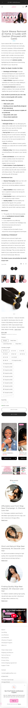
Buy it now (14, 414)
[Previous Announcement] (2, 2)
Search (3, 629)
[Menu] (2, 7)
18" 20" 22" (13, 354)
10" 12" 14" (5, 350)
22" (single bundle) (7, 379)
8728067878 (4, 676)
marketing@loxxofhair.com (8, 673)
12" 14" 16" (13, 350)
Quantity (3, 400)
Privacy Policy (5, 660)
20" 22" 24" (22, 354)
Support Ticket (5, 665)
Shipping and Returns (7, 652)
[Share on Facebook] (21, 264)
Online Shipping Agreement (9, 663)
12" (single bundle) (7, 363)
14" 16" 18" (21, 350)
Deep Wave (18, 343)
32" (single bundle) (7, 395)
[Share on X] (23, 264)
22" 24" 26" (5, 357)
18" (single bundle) (7, 373)
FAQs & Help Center (6, 650)
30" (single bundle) (8, 392)
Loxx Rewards (5, 637)
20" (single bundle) (8, 376)
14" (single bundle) (7, 366)
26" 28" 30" (5, 360)
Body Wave (13, 340)
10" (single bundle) (16, 360)
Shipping (3, 334)
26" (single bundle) (7, 386)
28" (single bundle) (7, 389)
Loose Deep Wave (7, 343)
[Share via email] (26, 264)
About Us (3, 645)
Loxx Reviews (5, 635)
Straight (5, 340)
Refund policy (5, 657)
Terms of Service (5, 655)
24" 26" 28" (14, 357)
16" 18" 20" (5, 354)
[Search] (23, 7)
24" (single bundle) (8, 382)
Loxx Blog (4, 632)
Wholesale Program (6, 642)
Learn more (18, 329)
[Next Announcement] (26, 2)
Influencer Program (6, 640)
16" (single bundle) (7, 370)
